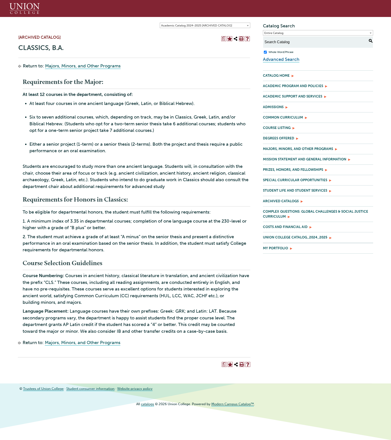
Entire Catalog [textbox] (274, 33)
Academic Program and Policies (293, 86)
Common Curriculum (283, 117)
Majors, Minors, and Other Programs (83, 66)
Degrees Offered (278, 138)
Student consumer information (90, 389)
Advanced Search (281, 59)
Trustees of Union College (43, 389)
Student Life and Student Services (295, 190)
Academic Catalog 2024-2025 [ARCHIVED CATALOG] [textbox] (196, 25)
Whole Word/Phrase (281, 52)
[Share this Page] (235, 38)
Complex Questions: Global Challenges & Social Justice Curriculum (315, 214)
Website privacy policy (135, 389)
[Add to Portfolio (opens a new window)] (229, 38)
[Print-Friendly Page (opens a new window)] (241, 38)
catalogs (147, 404)
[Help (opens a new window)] (247, 38)
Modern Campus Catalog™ (232, 404)
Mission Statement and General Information (304, 159)
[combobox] (205, 25)
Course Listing (277, 128)
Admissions (273, 107)
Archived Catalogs (281, 201)
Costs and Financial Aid (285, 227)
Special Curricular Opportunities (295, 180)
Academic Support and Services (292, 96)
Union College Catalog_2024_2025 (295, 237)
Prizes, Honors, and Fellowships (293, 170)
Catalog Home (276, 76)
